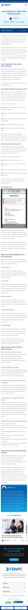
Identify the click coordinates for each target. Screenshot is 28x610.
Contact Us (7, 608)
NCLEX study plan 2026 (20, 478)
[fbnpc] (6, 5)
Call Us (20, 608)
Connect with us (5, 478)
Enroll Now (13, 559)
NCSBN (3, 149)
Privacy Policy (17, 598)
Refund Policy (10, 598)
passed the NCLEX (16, 37)
